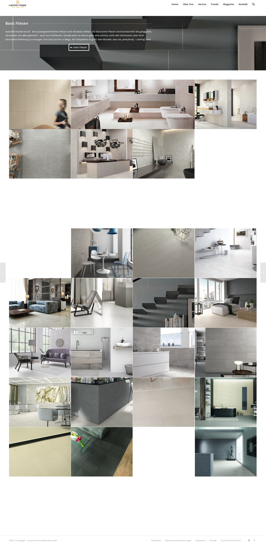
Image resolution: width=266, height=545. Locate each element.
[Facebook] (254, 540)
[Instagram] (249, 540)
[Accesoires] (263, 273)
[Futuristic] (3, 273)
